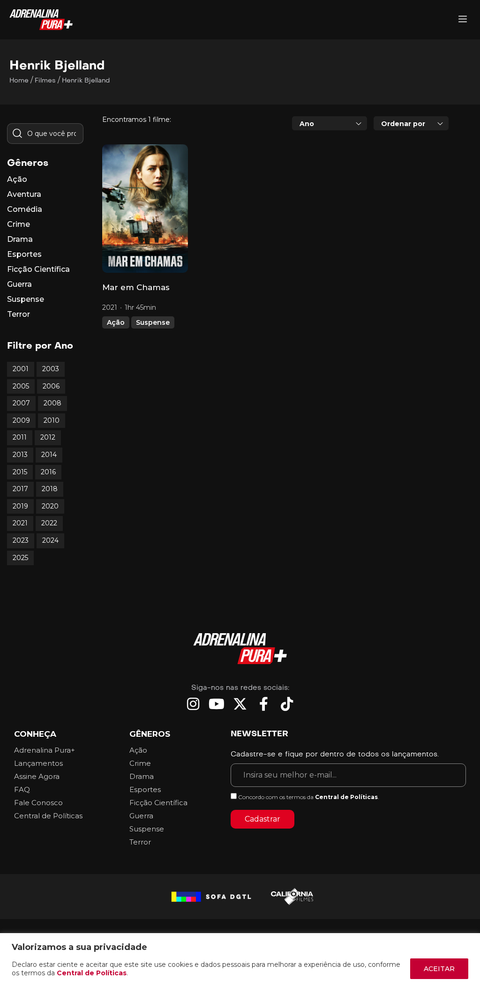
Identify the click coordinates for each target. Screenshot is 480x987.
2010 (52, 420)
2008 (52, 403)
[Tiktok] (287, 704)
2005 (21, 386)
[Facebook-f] (263, 704)
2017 (20, 489)
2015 (20, 472)
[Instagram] (193, 704)
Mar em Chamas (136, 287)
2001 (21, 369)
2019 (20, 506)
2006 (51, 386)
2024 (50, 540)
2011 (20, 437)
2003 (50, 369)
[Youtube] (217, 704)
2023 (21, 540)
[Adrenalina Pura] (463, 20)
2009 (21, 420)
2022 (49, 523)
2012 (47, 437)
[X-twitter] (240, 704)
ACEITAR (439, 969)
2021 (20, 523)
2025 (20, 557)
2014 (49, 454)
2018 (50, 489)
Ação (116, 322)
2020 (50, 506)
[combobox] (329, 123)
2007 (21, 403)
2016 (48, 472)
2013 (20, 454)
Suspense (153, 322)
